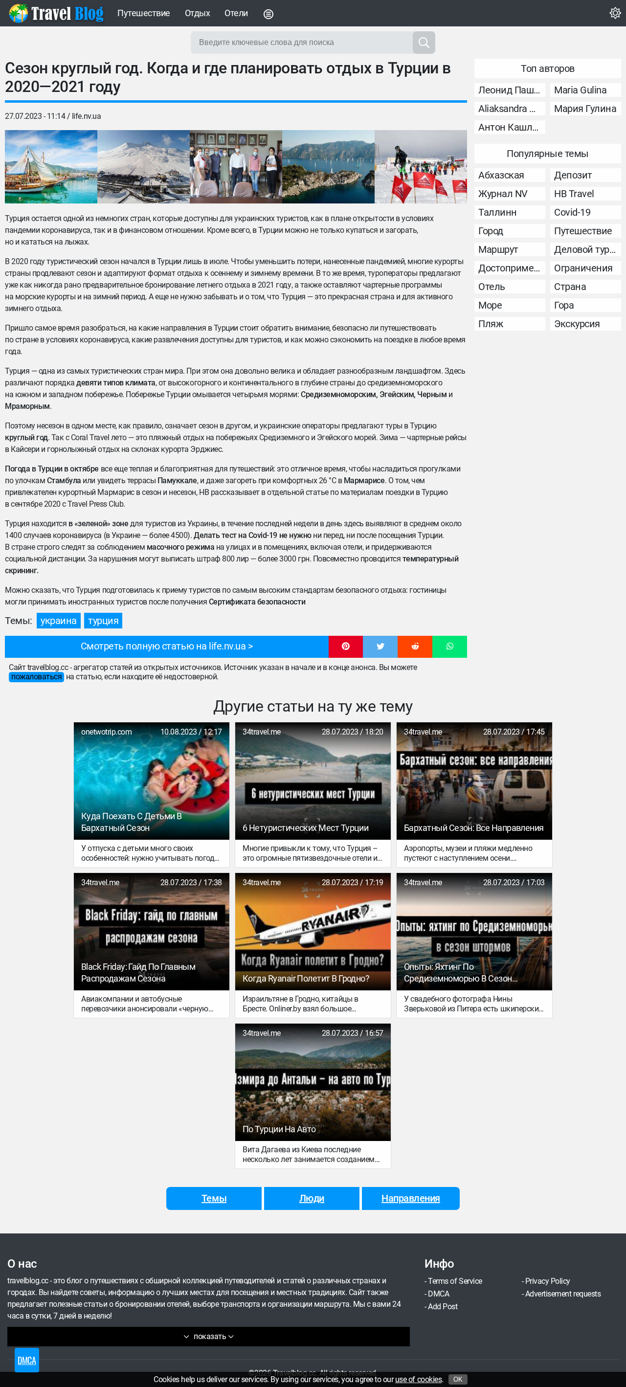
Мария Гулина (585, 108)
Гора (564, 305)
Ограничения (583, 268)
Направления (410, 1198)
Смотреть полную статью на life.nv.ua (163, 646)
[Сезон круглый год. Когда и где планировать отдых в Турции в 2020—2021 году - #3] (236, 166)
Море (490, 305)
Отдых (197, 13)
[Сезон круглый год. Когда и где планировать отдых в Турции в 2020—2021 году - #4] (328, 166)
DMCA (438, 1293)
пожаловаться (36, 676)
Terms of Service (455, 1281)
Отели (236, 13)
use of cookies (418, 1379)
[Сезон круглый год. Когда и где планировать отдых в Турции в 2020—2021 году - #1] (51, 166)
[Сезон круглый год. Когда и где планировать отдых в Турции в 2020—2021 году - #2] (143, 166)
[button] (346, 647)
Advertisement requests (563, 1293)
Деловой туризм (587, 249)
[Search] (424, 42)
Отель (491, 286)
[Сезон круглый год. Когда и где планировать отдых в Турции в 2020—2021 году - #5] (421, 166)
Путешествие (143, 13)
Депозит (573, 175)
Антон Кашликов (511, 127)
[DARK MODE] (615, 13)
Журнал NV (503, 194)
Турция (103, 620)
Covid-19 (572, 212)
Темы (213, 1198)
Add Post (442, 1306)
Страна (570, 286)
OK (458, 1379)
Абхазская (501, 175)
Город (490, 231)
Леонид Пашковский (511, 90)
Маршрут (498, 249)
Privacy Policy (547, 1281)
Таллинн (497, 212)
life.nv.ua (86, 116)
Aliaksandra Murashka (511, 108)
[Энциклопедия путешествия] (56, 13)
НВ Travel (574, 194)
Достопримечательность (511, 268)
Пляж (490, 324)
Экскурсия (577, 324)
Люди (311, 1198)
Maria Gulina (580, 90)
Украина (59, 620)
